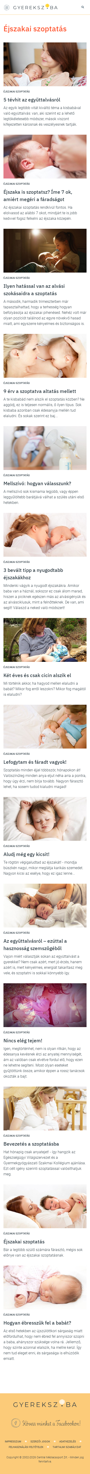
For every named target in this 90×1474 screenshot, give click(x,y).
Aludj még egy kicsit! (26, 854)
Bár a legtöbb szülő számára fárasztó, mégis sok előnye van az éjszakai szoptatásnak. (43, 1252)
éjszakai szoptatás (16, 91)
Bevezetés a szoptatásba (31, 1144)
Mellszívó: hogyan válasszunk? (37, 483)
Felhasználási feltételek (26, 1447)
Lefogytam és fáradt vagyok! (34, 762)
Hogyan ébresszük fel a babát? (37, 1322)
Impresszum (13, 1441)
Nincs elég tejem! (22, 1040)
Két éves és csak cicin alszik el (37, 675)
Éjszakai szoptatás (24, 1241)
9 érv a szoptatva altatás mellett (39, 391)
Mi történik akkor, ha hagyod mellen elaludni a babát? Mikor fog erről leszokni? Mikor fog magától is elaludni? (44, 689)
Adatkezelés (67, 1441)
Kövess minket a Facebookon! (52, 1423)
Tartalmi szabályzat (67, 1447)
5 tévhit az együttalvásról (31, 99)
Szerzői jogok (40, 1441)
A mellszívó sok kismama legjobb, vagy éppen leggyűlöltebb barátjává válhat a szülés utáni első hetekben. (43, 497)
